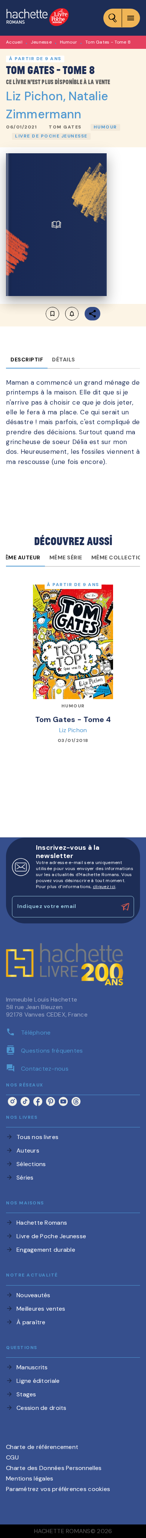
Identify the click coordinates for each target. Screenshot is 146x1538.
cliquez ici (104, 887)
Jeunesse (41, 42)
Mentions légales (29, 1478)
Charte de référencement (42, 1447)
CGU (12, 1457)
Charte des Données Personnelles (53, 1468)
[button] (65, 127)
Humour (68, 42)
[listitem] (12, 1101)
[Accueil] (37, 18)
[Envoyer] (125, 907)
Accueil (14, 42)
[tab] (27, 360)
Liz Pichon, (37, 96)
